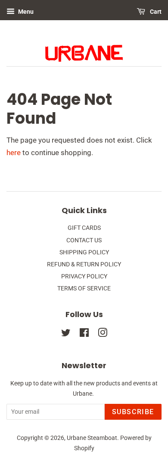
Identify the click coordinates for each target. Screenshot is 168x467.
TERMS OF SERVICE (84, 288)
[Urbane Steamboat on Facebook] (84, 334)
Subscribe (133, 412)
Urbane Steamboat (92, 438)
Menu (25, 11)
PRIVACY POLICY (84, 276)
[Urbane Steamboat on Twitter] (66, 334)
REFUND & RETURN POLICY (84, 264)
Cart (155, 11)
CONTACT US (84, 240)
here (13, 152)
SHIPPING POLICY (84, 252)
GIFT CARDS (84, 228)
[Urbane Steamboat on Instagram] (102, 334)
